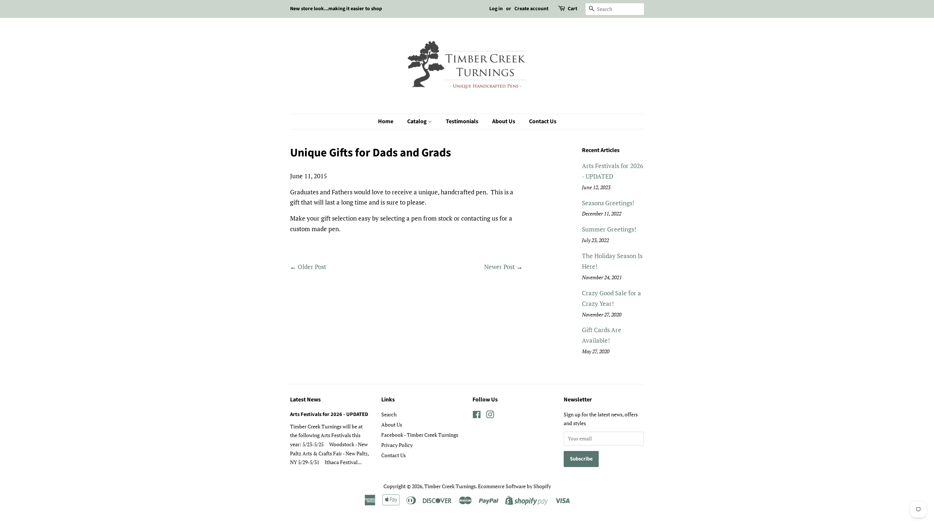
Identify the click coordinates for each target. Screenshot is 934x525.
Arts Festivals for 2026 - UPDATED (329, 414)
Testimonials (462, 121)
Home (385, 121)
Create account (531, 8)
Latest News (305, 400)
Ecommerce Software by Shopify (514, 486)
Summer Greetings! (609, 229)
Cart (572, 8)
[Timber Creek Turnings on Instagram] (490, 415)
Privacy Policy (397, 445)
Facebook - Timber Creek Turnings (419, 434)
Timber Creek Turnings (450, 486)
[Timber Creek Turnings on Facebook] (476, 415)
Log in (496, 8)
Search (389, 414)
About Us (503, 121)
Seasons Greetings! (608, 203)
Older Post (312, 266)
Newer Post (499, 266)
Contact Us (542, 121)
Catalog (417, 121)
